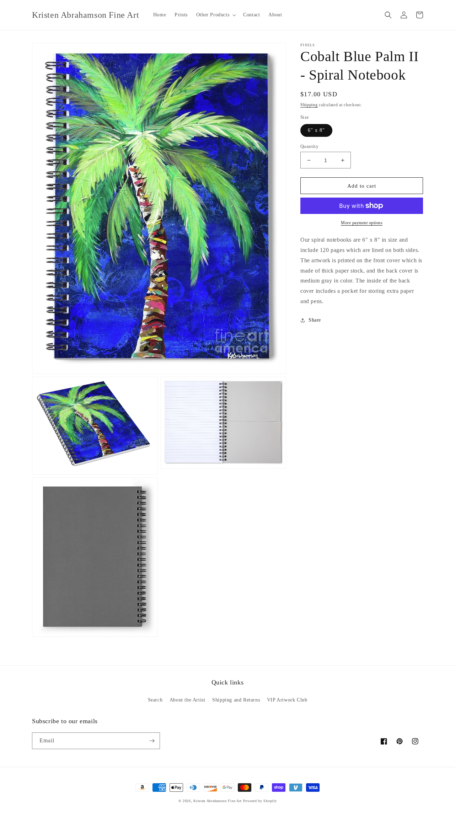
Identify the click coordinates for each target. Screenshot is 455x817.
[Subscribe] (152, 740)
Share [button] (315, 320)
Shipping (309, 104)
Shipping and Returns (236, 700)
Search (155, 700)
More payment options (361, 222)
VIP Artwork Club (287, 700)
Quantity (309, 146)
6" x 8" (316, 130)
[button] (215, 14)
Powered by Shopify (260, 801)
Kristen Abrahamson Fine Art (217, 801)
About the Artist (187, 700)
